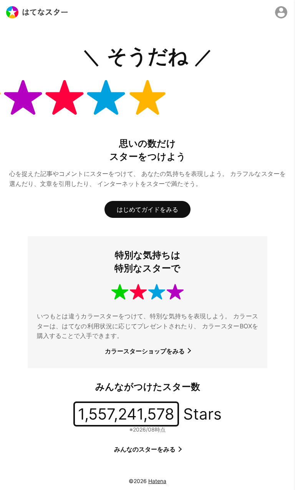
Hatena (157, 481)
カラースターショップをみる (145, 351)
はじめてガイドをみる (147, 209)
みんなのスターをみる (145, 449)
